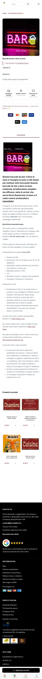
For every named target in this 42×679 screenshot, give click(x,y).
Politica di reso (8, 615)
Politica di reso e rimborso (12, 576)
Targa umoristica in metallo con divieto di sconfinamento (30, 418)
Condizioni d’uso (8, 611)
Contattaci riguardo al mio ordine (15, 530)
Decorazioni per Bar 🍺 (21, 106)
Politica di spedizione (10, 569)
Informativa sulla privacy (11, 573)
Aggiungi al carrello (22, 670)
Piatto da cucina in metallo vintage (30, 456)
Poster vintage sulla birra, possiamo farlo (11, 456)
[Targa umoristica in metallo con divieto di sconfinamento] (30, 404)
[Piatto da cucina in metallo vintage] (30, 443)
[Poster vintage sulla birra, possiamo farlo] (11, 443)
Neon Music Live (18, 319)
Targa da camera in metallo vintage (12, 417)
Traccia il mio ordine (10, 527)
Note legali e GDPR (10, 582)
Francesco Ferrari (22, 63)
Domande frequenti (10, 605)
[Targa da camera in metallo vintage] (11, 404)
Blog (4, 566)
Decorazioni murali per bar (13, 340)
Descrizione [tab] (21, 135)
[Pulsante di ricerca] (28, 4)
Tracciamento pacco (10, 608)
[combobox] (18, 4)
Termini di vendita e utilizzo (13, 579)
